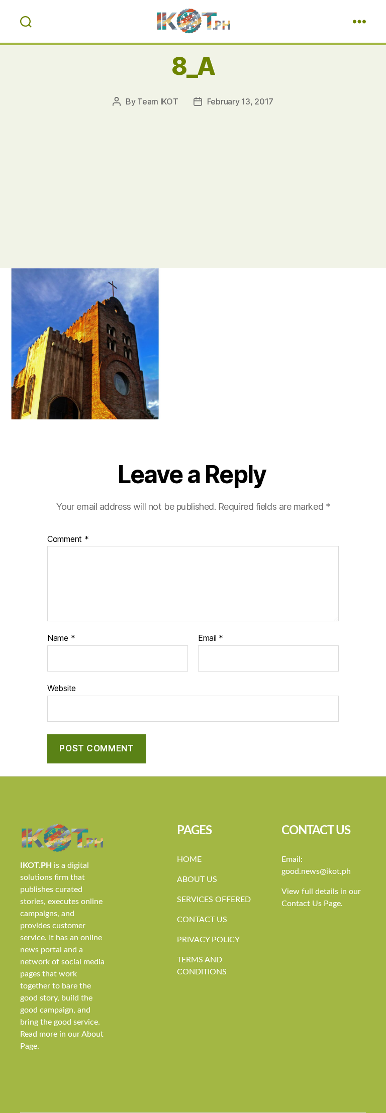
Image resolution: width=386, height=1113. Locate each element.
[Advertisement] (193, 183)
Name (61, 638)
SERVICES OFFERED (214, 900)
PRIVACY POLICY (208, 940)
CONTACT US (202, 920)
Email (210, 638)
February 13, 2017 (240, 101)
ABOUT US (197, 879)
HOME (189, 859)
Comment (68, 539)
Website (61, 688)
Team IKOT (157, 101)
